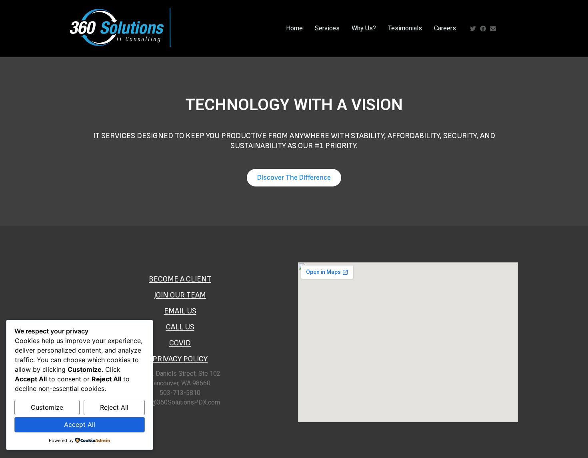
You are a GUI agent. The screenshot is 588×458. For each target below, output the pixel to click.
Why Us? (364, 28)
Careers (445, 28)
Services (327, 28)
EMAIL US (180, 311)
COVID (180, 343)
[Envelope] (493, 29)
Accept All (79, 424)
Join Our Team (180, 295)
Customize (47, 407)
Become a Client (180, 279)
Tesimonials (405, 28)
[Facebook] (483, 29)
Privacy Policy (180, 359)
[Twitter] (473, 29)
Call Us (180, 327)
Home (294, 28)
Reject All (114, 407)
